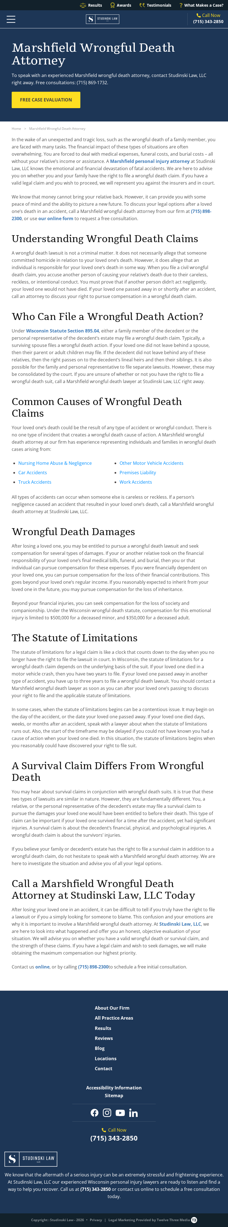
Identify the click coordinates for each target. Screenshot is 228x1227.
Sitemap (114, 1095)
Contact (103, 1068)
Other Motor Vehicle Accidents (152, 463)
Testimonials (159, 5)
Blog (100, 1048)
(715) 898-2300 (93, 967)
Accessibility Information (114, 1088)
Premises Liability (138, 473)
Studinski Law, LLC (180, 924)
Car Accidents (32, 473)
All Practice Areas (114, 1018)
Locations (106, 1058)
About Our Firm (112, 1008)
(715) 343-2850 (208, 21)
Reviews (104, 1038)
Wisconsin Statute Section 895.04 (62, 331)
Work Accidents (136, 482)
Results (95, 5)
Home (16, 128)
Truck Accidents (34, 482)
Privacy (96, 1220)
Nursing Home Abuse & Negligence (55, 463)
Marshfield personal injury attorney (150, 161)
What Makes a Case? (204, 5)
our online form (55, 218)
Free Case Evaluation (46, 100)
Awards (124, 5)
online (42, 967)
